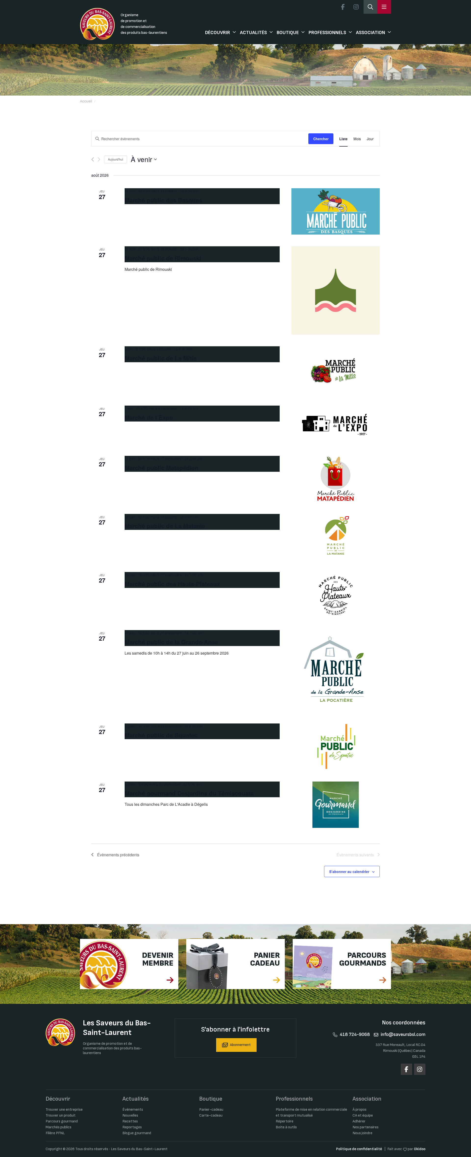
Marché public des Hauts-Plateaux (172, 584)
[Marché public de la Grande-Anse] (335, 671)
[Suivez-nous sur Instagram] (356, 6)
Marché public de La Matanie (165, 526)
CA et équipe (363, 1115)
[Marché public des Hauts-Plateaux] (335, 595)
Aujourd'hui (115, 159)
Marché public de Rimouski (163, 258)
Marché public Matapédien (161, 467)
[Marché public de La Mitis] (335, 370)
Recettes (130, 1121)
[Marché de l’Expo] (335, 425)
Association (370, 33)
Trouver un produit (61, 1115)
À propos (359, 1109)
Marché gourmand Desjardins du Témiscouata (189, 793)
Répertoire (284, 1121)
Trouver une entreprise (64, 1109)
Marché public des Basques (163, 200)
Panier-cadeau (211, 1109)
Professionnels (327, 33)
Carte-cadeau (210, 1115)
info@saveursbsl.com (403, 1034)
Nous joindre (362, 1133)
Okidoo (419, 1149)
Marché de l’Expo (149, 417)
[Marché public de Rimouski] (335, 290)
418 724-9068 (355, 1034)
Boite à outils (286, 1127)
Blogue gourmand (136, 1133)
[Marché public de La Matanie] (335, 537)
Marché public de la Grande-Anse (171, 642)
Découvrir (217, 33)
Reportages (132, 1127)
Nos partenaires (366, 1127)
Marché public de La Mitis (161, 358)
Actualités (253, 33)
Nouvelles (130, 1115)
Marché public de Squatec (161, 735)
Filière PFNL (55, 1133)
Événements (132, 1109)
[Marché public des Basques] (335, 211)
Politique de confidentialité (359, 1149)
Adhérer (359, 1121)
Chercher (320, 138)
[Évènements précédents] (92, 159)
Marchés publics (58, 1127)
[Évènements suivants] (99, 159)
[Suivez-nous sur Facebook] (342, 6)
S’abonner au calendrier (349, 871)
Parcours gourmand (62, 1121)
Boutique (288, 33)
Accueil (86, 101)
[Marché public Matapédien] (335, 479)
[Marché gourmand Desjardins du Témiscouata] (335, 805)
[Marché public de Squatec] (335, 746)
